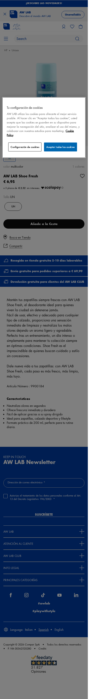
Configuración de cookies (25, 146)
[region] (43, 127)
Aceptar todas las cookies (60, 146)
